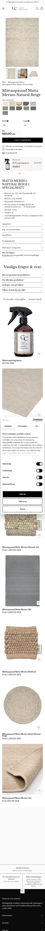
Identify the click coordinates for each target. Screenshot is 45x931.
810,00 (6, 133)
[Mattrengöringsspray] (7, 164)
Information (7, 915)
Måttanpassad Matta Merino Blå (16, 609)
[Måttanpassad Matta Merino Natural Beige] (11, 73)
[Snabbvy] (39, 415)
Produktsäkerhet (8, 241)
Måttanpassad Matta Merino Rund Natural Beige (21, 735)
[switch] (39, 470)
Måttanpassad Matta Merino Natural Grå (20, 547)
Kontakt (5, 923)
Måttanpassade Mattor (16, 82)
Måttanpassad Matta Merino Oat (16, 798)
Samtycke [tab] (8, 426)
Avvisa (22, 509)
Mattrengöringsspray (20, 163)
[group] (22, 2)
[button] (36, 8)
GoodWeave (7, 235)
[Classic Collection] (22, 8)
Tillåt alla (22, 494)
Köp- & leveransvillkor (11, 230)
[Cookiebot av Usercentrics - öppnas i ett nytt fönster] (32, 420)
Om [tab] (36, 426)
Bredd (12, 121)
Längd (33, 121)
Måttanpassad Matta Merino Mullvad (19, 672)
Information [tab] (22, 426)
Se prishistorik (11, 153)
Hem (4, 82)
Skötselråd (6, 224)
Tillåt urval (23, 501)
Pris (3, 131)
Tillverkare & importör (11, 248)
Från (11, 550)
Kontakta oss (7, 255)
